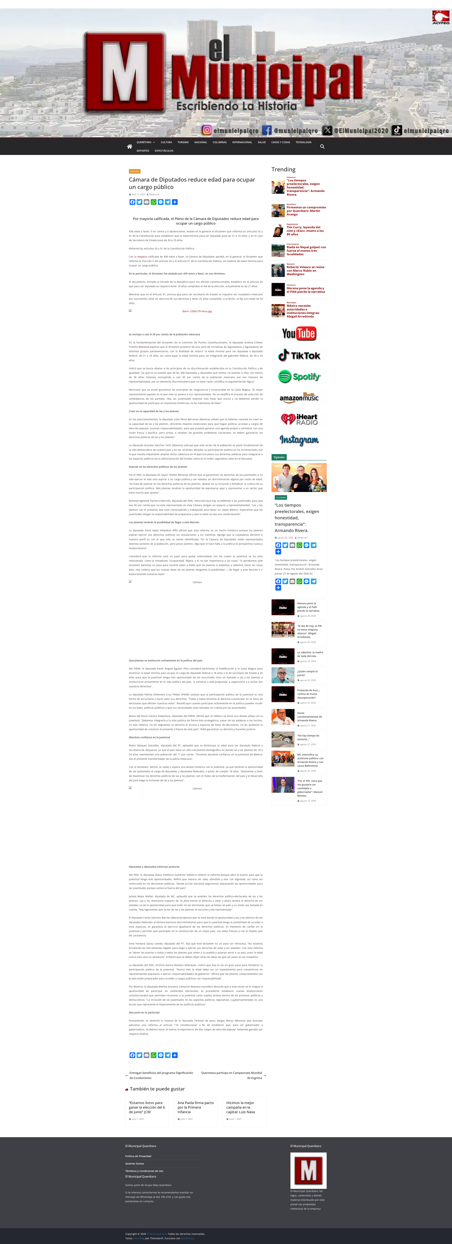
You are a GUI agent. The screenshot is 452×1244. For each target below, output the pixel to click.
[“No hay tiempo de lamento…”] (283, 740)
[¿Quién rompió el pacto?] (283, 675)
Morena (143, 347)
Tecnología (303, 142)
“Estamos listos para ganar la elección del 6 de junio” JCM (147, 1107)
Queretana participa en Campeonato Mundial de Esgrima (231, 1075)
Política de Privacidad (138, 1156)
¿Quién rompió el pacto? (307, 673)
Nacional (200, 142)
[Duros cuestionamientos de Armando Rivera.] (283, 719)
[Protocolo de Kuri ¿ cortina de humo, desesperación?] (283, 696)
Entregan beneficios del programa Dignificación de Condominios (161, 1075)
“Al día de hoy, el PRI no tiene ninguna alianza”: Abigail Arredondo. (309, 631)
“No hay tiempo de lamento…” (308, 737)
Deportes (143, 150)
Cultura (166, 142)
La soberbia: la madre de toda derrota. (310, 654)
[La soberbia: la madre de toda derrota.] (283, 656)
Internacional (242, 142)
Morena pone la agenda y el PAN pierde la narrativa (308, 607)
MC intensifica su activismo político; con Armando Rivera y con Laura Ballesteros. (310, 760)
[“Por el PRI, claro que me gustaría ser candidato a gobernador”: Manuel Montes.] (283, 791)
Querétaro (144, 142)
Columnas (220, 142)
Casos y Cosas (280, 142)
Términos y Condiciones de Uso (144, 1171)
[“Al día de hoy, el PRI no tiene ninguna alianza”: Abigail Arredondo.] (283, 634)
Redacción (154, 194)
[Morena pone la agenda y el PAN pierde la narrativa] (283, 609)
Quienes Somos (134, 1163)
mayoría (142, 256)
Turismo (183, 142)
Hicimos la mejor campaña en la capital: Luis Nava (240, 1107)
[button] (153, 142)
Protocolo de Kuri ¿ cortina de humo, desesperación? (308, 694)
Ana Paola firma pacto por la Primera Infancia (196, 1107)
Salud (262, 142)
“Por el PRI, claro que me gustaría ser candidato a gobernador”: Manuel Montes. (310, 788)
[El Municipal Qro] (226, 11)
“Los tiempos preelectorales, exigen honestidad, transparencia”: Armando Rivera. (297, 517)
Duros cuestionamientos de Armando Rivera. (309, 716)
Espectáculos (164, 150)
